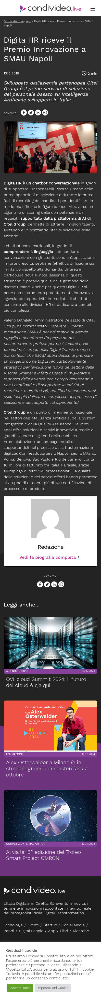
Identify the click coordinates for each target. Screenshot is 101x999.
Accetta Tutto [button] (20, 988)
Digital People (31, 930)
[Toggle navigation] (93, 9)
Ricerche (81, 930)
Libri (64, 930)
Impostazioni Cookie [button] (53, 988)
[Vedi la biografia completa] (79, 557)
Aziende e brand (18, 671)
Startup (50, 925)
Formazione (15, 754)
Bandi (9, 930)
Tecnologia (13, 925)
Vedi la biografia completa (47, 557)
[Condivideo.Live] (50, 8)
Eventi (33, 925)
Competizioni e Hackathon (25, 843)
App (51, 930)
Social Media (73, 925)
